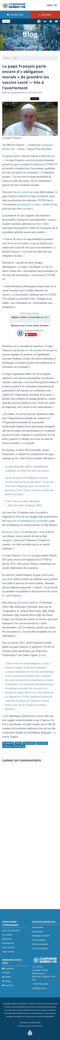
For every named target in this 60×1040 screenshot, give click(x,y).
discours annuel (21, 191)
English (6, 21)
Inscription (7, 934)
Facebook (9, 968)
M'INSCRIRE (16, 14)
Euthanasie (37, 931)
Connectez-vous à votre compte (30, 1026)
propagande (8, 743)
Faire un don (8, 951)
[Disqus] (30, 798)
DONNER (46, 14)
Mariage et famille (41, 935)
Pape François (29, 743)
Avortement (38, 927)
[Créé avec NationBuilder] (30, 1032)
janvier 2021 (13, 531)
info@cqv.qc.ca (39, 988)
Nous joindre (8, 947)
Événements (8, 943)
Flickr (7, 972)
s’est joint (26, 555)
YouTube (9, 985)
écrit (43, 655)
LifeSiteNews (47, 156)
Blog (14, 58)
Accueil (6, 58)
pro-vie (44, 317)
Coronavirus (42, 743)
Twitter (8, 976)
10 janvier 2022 (33, 505)
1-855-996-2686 (40, 983)
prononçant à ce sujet (28, 204)
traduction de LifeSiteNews (13, 746)
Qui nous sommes (11, 930)
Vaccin (18, 743)
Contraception (39, 940)
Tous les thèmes (40, 948)
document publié (26, 602)
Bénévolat (7, 938)
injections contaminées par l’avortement (27, 520)
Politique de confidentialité (30, 1022)
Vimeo (8, 981)
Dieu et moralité (40, 944)
